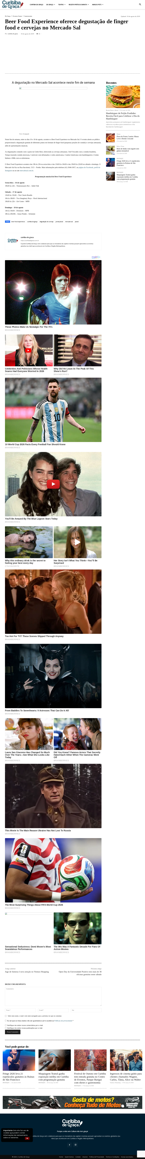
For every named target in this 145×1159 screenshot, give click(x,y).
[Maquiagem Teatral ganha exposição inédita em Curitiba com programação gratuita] (110, 176)
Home (61, 1157)
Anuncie (85, 1157)
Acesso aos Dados (127, 1157)
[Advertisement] (72, 54)
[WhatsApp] (122, 34)
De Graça (49, 5)
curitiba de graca (13, 33)
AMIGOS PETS (97, 5)
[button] (140, 5)
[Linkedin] (127, 34)
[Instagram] (75, 1145)
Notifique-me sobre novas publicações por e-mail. (25, 1028)
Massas (118, 134)
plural (77, 221)
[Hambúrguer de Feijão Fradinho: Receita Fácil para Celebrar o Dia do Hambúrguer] (123, 97)
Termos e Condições (112, 1157)
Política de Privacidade (96, 1157)
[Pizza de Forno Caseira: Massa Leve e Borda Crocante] (110, 137)
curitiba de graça (32, 221)
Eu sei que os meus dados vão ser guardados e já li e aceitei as (40, 1021)
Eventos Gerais (17, 16)
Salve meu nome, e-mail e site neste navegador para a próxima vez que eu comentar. (35, 1016)
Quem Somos (69, 1157)
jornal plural (59, 221)
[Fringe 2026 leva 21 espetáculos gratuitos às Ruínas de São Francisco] (110, 162)
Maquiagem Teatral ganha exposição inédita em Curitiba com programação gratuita (127, 177)
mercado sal (69, 221)
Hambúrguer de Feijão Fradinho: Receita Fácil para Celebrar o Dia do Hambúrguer (123, 116)
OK (27, 1138)
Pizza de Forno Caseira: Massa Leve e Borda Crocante (128, 138)
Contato (78, 1157)
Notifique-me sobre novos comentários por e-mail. (25, 1025)
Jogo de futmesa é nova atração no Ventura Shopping (27, 972)
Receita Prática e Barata (78, 5)
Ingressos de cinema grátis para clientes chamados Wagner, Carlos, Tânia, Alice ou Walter (126, 1076)
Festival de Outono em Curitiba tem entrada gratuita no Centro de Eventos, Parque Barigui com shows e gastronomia (90, 1078)
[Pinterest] (117, 34)
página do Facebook (86, 167)
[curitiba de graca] (12, 241)
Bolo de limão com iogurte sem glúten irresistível (128, 150)
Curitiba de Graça (36, 5)
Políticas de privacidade (63, 1021)
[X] (111, 34)
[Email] (132, 34)
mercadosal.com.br (26, 171)
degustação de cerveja (46, 221)
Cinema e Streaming (115, 1082)
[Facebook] (106, 34)
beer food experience (18, 221)
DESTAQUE (120, 158)
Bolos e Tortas (120, 146)
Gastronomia (28, 16)
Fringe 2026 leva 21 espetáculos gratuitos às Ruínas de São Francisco (128, 163)
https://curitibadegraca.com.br (30, 240)
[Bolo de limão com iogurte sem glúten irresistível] (110, 150)
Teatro (61, 5)
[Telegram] (137, 34)
